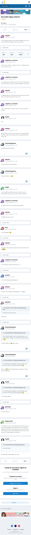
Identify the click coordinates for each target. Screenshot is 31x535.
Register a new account (15, 483)
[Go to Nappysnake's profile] (2, 422)
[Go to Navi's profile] (2, 228)
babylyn (4, 23)
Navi (6, 227)
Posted (10, 37)
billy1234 (7, 302)
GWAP (7, 187)
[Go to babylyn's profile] (2, 36)
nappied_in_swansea (11, 60)
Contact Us (15, 529)
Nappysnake (9, 421)
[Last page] (29, 30)
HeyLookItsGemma (21, 307)
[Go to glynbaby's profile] (2, 407)
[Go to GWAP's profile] (2, 188)
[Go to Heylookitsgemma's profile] (2, 144)
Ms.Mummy (20, 332)
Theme (9, 529)
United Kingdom (12, 24)
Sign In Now (15, 493)
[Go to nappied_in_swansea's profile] (2, 61)
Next (26, 29)
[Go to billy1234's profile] (2, 303)
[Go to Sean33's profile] (2, 276)
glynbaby (8, 407)
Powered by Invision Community (15, 532)
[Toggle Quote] (3, 307)
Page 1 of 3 (15, 29)
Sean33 (7, 275)
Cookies (22, 529)
